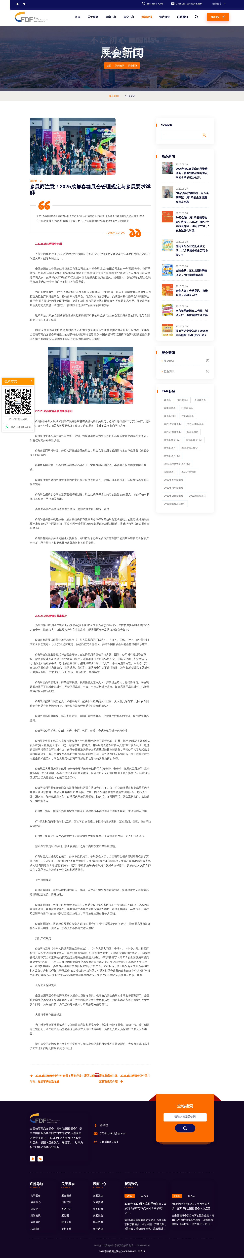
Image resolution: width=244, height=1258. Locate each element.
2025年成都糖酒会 (173, 495)
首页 (77, 16)
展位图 (65, 1215)
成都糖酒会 (50, 411)
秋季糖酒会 (187, 408)
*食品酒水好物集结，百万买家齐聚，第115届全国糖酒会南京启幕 (192, 197)
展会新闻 (169, 360)
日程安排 (66, 1202)
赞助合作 (66, 1222)
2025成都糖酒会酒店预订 (177, 464)
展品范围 (98, 1222)
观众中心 (128, 16)
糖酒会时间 (170, 416)
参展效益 (98, 1195)
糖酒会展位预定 (172, 440)
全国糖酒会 (131, 292)
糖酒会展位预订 (194, 440)
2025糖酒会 (187, 416)
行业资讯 (169, 371)
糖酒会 (167, 400)
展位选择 (98, 1228)
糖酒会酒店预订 (172, 456)
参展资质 (98, 1215)
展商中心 (111, 16)
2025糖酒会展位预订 (175, 503)
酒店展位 (164, 16)
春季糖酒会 (170, 408)
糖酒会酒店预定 (189, 448)
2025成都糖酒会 (47, 243)
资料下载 (66, 1228)
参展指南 (98, 1208)
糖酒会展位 (192, 432)
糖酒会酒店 (170, 448)
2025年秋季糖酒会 (173, 487)
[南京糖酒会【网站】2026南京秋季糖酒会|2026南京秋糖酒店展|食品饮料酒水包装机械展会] (31, 16)
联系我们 (182, 16)
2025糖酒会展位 (197, 495)
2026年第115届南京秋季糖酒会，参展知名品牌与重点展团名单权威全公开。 (192, 173)
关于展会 (93, 16)
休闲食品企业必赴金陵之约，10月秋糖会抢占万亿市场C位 (192, 250)
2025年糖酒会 (188, 472)
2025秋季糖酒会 (172, 432)
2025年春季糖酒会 (173, 479)
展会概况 (66, 1195)
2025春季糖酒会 (195, 424)
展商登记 (216, 17)
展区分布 (66, 1208)
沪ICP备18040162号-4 (133, 1251)
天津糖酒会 (170, 472)
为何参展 (98, 1202)
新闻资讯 (146, 16)
